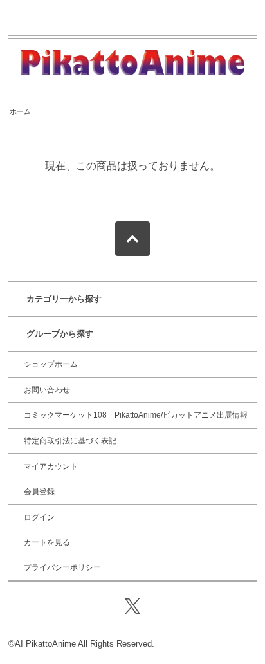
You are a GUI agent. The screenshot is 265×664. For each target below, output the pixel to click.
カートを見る (47, 542)
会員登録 (39, 491)
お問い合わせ (47, 389)
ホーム (20, 111)
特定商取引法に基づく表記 (70, 440)
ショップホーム (51, 364)
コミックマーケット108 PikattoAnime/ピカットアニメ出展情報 (136, 415)
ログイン (39, 517)
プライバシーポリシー (62, 567)
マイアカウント (51, 466)
